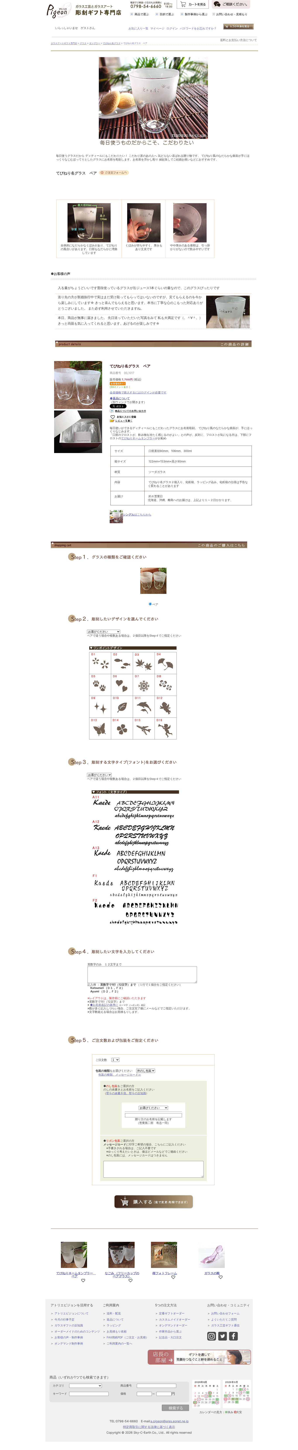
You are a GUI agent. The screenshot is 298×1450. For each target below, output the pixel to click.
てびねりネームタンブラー (138, 438)
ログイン (172, 28)
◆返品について (120, 398)
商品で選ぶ (142, 14)
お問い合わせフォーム (225, 1313)
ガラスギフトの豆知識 (69, 1325)
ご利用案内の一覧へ (119, 1343)
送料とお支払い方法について (238, 40)
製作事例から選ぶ (196, 14)
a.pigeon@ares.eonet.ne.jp (170, 1421)
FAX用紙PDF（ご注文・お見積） (128, 1337)
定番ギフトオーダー (172, 1313)
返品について (115, 1319)
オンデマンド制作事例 (69, 1343)
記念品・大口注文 (170, 1337)
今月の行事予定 (64, 1319)
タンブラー (94, 43)
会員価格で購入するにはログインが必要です (138, 392)
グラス (83, 43)
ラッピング (114, 1325)
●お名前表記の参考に (104, 1005)
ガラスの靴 (212, 1273)
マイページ (157, 28)
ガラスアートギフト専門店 (64, 43)
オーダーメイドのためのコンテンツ (77, 1331)
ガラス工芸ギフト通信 (225, 1325)
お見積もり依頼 (117, 1331)
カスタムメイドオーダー (174, 1319)
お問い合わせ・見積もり (231, 14)
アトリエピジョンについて (72, 1313)
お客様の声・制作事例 (69, 1337)
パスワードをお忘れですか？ (198, 28)
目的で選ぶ (167, 14)
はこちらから (137, 514)
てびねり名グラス (111, 43)
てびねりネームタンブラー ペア (76, 1274)
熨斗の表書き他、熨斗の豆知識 (126, 1093)
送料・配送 (114, 1313)
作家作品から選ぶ (170, 1331)
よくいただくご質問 (224, 1319)
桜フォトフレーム (164, 1273)
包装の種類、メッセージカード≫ (119, 1074)
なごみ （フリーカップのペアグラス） (122, 1274)
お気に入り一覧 (138, 28)
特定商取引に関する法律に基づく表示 (149, 1427)
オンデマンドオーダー (173, 1325)
